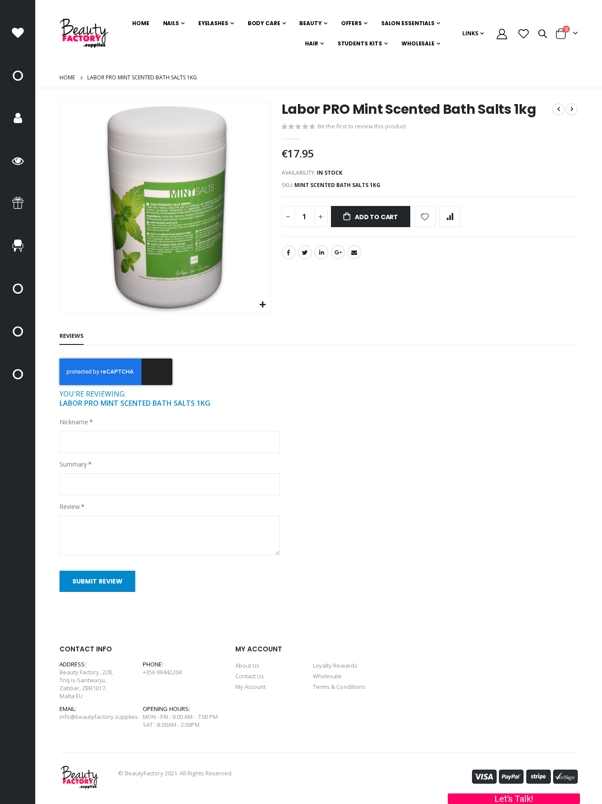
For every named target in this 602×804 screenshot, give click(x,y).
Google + (338, 252)
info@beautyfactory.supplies (98, 717)
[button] (263, 305)
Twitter (305, 252)
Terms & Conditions (339, 687)
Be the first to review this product (362, 126)
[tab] (71, 336)
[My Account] (502, 33)
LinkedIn (321, 252)
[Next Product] (571, 109)
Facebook (289, 252)
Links (470, 33)
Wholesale (327, 676)
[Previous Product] (558, 109)
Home (67, 77)
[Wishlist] (523, 33)
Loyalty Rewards (335, 665)
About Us (247, 665)
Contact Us (249, 676)
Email (354, 252)
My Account (250, 687)
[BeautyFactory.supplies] (83, 33)
